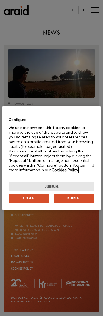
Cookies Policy (65, 169)
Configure (52, 186)
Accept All (29, 198)
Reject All (74, 198)
